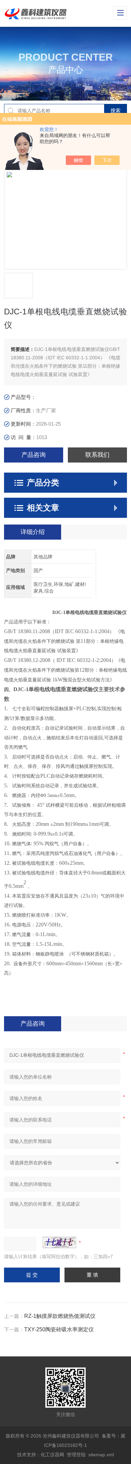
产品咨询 (33, 454)
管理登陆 (76, 1454)
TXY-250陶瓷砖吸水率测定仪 (59, 1329)
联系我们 (97, 454)
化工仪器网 (52, 1454)
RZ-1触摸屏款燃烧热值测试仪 (59, 1316)
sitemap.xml (101, 1454)
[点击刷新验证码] (59, 1242)
